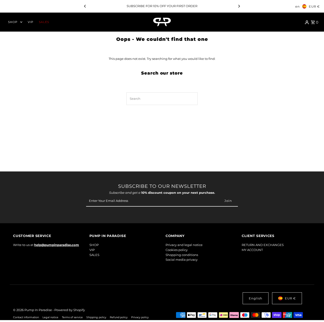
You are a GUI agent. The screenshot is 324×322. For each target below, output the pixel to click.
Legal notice (50, 317)
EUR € (314, 6)
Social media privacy (182, 259)
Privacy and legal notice (184, 245)
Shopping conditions (182, 255)
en (297, 6)
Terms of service (72, 317)
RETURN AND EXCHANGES (263, 245)
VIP (92, 250)
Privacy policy (140, 317)
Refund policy (119, 317)
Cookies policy (177, 250)
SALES (94, 255)
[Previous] (85, 6)
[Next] (238, 6)
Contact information (26, 317)
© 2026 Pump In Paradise (33, 310)
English (255, 298)
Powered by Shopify (69, 310)
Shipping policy (96, 317)
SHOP (94, 245)
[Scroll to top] (314, 309)
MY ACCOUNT (252, 250)
